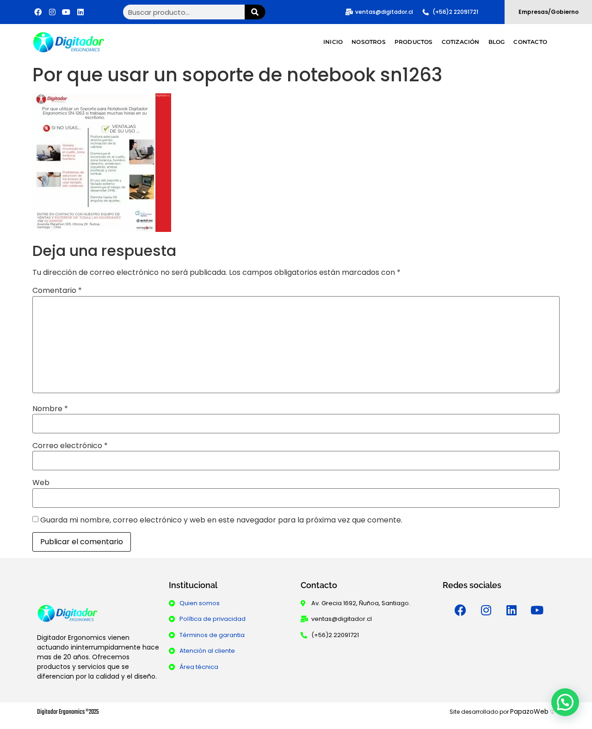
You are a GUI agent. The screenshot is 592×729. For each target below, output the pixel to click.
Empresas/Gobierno (548, 12)
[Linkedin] (511, 610)
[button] (565, 702)
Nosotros (369, 41)
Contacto (530, 41)
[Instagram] (486, 610)
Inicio (333, 41)
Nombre (50, 409)
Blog (496, 41)
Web (40, 482)
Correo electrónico (70, 446)
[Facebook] (460, 610)
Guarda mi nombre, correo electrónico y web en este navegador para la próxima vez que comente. (221, 520)
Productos (414, 41)
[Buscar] (255, 12)
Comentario (57, 290)
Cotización (461, 41)
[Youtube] (537, 610)
